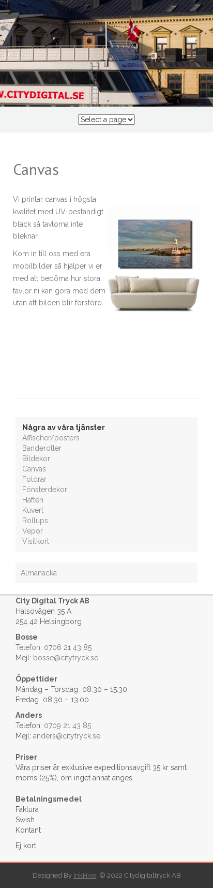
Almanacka (39, 573)
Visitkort (35, 541)
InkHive (84, 875)
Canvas (34, 469)
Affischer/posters (51, 438)
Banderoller (42, 448)
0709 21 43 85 (67, 725)
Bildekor (36, 458)
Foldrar (34, 479)
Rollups (35, 520)
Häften (32, 500)
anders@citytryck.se (66, 736)
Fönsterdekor (44, 489)
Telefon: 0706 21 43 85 (54, 647)
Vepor (32, 531)
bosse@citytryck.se (65, 658)
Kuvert (32, 510)
